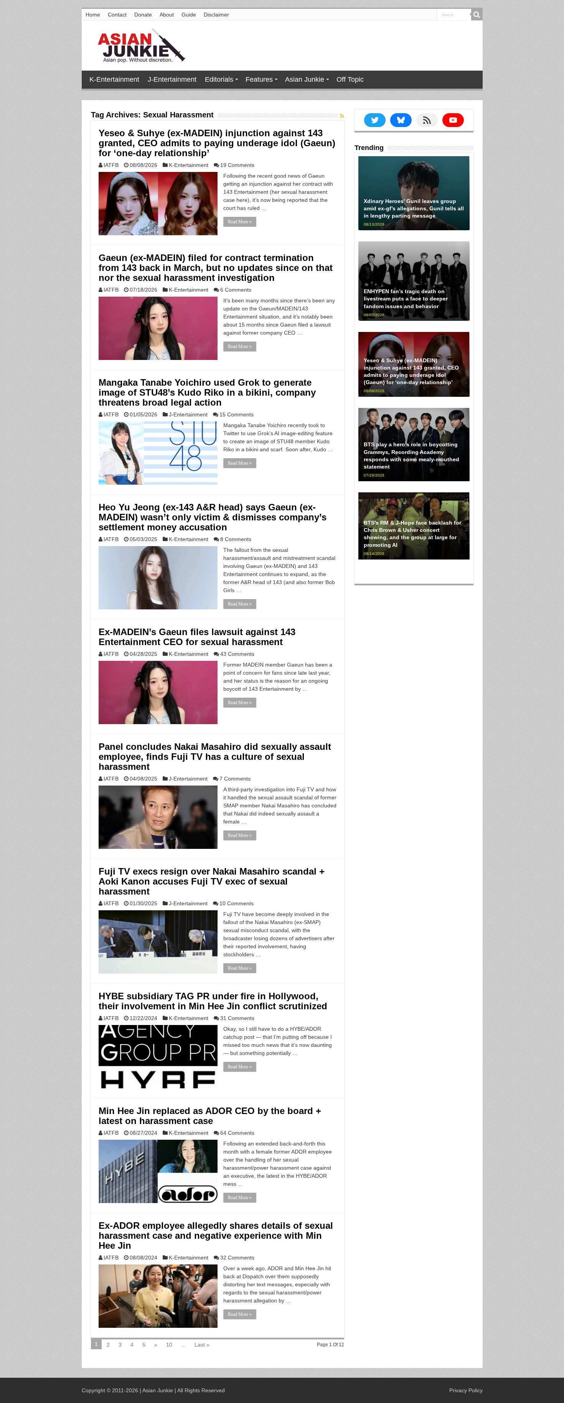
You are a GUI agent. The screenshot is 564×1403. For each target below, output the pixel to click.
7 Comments (235, 779)
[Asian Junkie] (137, 44)
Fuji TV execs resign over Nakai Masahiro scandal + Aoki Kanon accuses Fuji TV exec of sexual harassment (212, 881)
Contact (117, 15)
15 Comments (236, 414)
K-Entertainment (114, 79)
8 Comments (235, 539)
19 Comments (237, 165)
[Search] (477, 14)
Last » (202, 1345)
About (167, 15)
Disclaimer (216, 15)
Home (93, 15)
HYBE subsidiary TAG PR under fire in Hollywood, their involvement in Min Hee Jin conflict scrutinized (213, 1001)
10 (169, 1345)
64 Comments (237, 1133)
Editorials (219, 79)
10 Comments (236, 903)
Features (259, 79)
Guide (188, 15)
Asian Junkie (304, 79)
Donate (143, 15)
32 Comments (237, 1257)
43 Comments (237, 654)
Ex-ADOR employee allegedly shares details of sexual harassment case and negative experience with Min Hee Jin (216, 1235)
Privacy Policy (466, 1390)
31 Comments (237, 1018)
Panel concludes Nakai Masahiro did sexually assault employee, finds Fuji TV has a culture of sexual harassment (215, 756)
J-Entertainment (172, 79)
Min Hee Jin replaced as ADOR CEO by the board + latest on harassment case (210, 1116)
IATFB (111, 165)
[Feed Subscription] (342, 116)
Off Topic (350, 79)
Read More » (240, 221)
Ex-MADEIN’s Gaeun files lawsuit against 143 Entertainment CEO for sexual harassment (197, 637)
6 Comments (235, 290)
